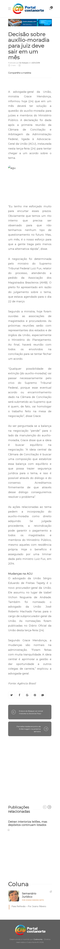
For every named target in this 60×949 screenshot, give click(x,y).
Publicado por (18, 63)
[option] (30, 824)
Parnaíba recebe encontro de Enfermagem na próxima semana (29, 729)
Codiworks (37, 939)
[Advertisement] (30, 769)
